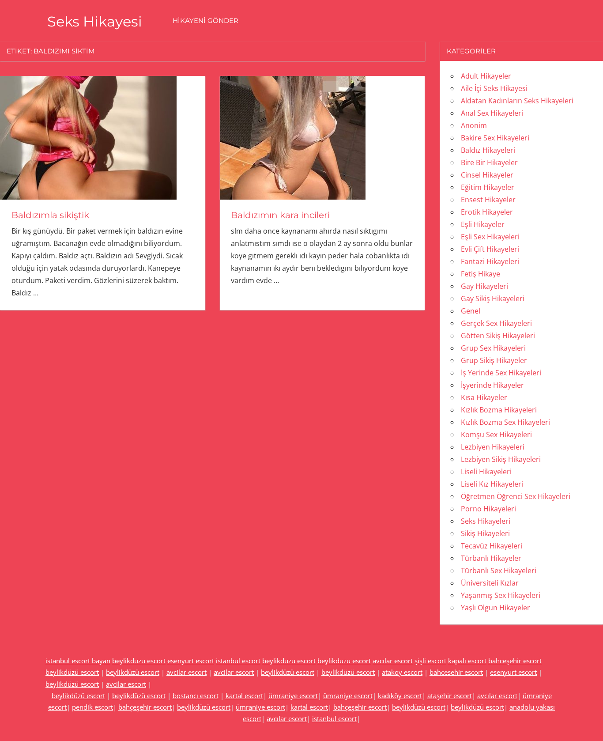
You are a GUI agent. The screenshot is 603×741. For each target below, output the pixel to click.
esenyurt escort (190, 660)
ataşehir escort (449, 695)
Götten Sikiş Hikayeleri (498, 335)
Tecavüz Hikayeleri (491, 546)
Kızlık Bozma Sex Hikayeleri (505, 422)
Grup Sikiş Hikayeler (494, 360)
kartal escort (244, 695)
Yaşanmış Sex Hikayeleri (500, 595)
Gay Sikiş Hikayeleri (492, 298)
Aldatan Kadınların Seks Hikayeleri (517, 101)
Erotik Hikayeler (487, 212)
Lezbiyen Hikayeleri (492, 447)
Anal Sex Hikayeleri (492, 113)
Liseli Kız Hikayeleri (492, 484)
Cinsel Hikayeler (487, 175)
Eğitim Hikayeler (487, 187)
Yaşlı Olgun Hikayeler (495, 607)
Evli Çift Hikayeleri (490, 249)
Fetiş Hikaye (480, 274)
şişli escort (430, 660)
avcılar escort (393, 660)
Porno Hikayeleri (488, 509)
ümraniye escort (293, 695)
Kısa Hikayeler (484, 397)
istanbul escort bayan (77, 660)
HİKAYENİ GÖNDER (205, 20)
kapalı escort (467, 660)
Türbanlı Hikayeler (491, 558)
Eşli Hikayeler (483, 224)
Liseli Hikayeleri (486, 471)
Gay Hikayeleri (484, 286)
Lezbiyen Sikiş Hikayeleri (501, 459)
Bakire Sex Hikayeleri (495, 138)
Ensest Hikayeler (488, 199)
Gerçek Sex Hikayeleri (496, 323)
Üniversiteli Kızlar (490, 583)
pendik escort (92, 707)
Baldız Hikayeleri (488, 150)
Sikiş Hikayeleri (485, 533)
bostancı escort (196, 695)
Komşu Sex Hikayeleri (496, 434)
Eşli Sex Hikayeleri (490, 237)
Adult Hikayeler (486, 76)
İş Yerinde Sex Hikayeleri (501, 373)
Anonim (474, 125)
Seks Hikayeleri (485, 521)
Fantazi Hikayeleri (490, 261)
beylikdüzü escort (72, 672)
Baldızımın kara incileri (280, 215)
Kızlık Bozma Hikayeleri (499, 410)
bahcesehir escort (456, 672)
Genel (470, 311)
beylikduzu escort (139, 660)
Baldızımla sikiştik (50, 215)
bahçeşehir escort (145, 707)
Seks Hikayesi (94, 21)
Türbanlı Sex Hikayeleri (498, 570)
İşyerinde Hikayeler (492, 385)
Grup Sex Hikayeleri (493, 348)
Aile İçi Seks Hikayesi (494, 88)
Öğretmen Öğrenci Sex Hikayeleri (515, 496)
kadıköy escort (400, 695)
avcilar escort (186, 672)
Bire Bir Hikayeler (489, 162)
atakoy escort (402, 672)
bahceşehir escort (515, 660)
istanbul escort (238, 660)
